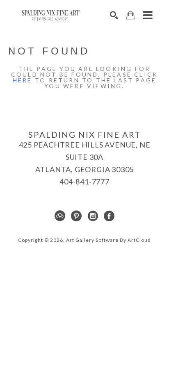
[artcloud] (60, 216)
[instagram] (92, 216)
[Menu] (148, 15)
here (22, 80)
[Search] (114, 15)
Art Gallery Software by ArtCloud (108, 240)
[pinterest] (76, 216)
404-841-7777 (84, 181)
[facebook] (109, 216)
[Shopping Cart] (130, 15)
